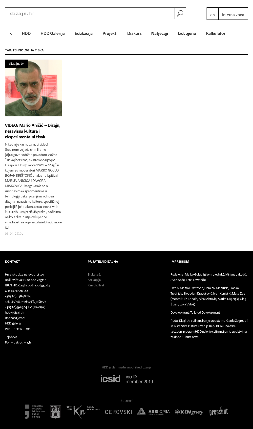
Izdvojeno (187, 32)
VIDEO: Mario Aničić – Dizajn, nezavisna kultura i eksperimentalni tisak (33, 130)
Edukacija (84, 32)
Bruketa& (94, 273)
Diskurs (134, 32)
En (212, 13)
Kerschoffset (96, 284)
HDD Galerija (53, 32)
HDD (26, 32)
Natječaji (159, 32)
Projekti (110, 32)
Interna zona (233, 13)
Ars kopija (94, 279)
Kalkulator (216, 32)
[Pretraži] (180, 13)
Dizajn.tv (16, 63)
